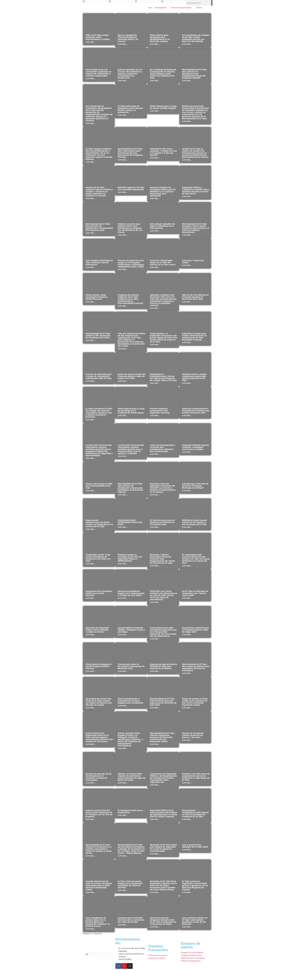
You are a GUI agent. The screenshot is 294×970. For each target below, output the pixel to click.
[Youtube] (124, 966)
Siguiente (98, 934)
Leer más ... (91, 42)
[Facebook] (118, 966)
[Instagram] (130, 966)
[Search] (211, 3)
